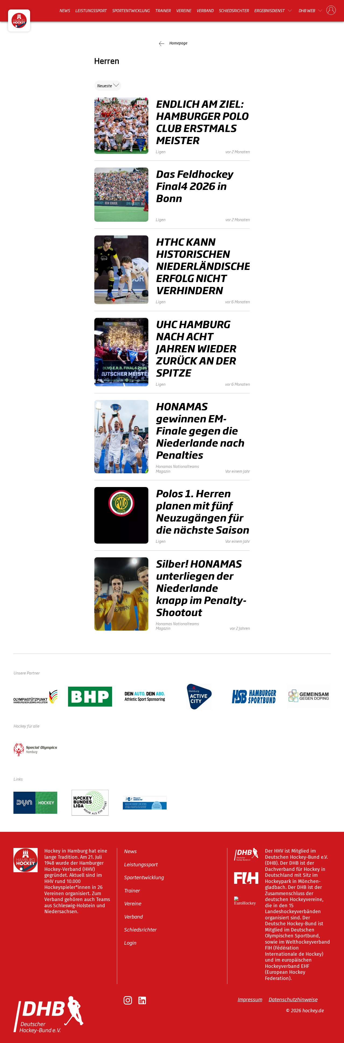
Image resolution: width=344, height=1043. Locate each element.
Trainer (163, 10)
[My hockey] (331, 10)
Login (130, 942)
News (64, 10)
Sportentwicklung (131, 10)
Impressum (250, 999)
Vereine (183, 10)
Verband (204, 10)
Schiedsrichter (234, 10)
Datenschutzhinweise (292, 999)
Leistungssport (91, 10)
